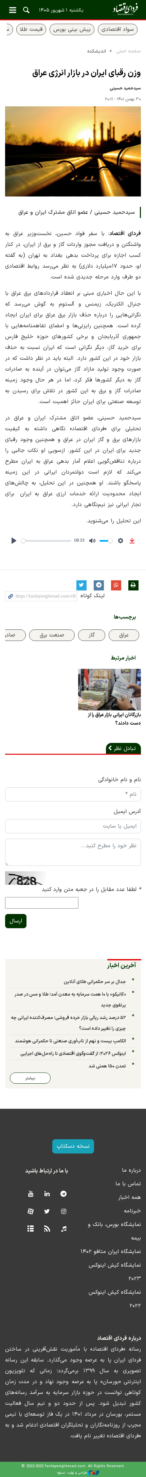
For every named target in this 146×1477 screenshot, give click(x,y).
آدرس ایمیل (127, 812)
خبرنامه (132, 1211)
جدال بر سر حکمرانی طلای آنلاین (95, 981)
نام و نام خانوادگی (119, 780)
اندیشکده (96, 51)
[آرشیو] (30, 1229)
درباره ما (131, 1170)
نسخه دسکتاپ (73, 1146)
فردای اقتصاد (73, 9)
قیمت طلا (31, 29)
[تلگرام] (63, 1194)
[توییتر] (47, 1211)
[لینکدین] (47, 1194)
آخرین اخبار (121, 965)
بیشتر (30, 1078)
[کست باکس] (63, 1229)
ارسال (16, 921)
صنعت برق (52, 635)
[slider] (46, 541)
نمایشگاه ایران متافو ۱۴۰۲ (110, 1252)
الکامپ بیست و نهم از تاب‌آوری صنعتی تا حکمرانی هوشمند (70, 1041)
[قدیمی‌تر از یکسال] (109, 689)
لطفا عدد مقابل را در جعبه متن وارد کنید (91, 890)
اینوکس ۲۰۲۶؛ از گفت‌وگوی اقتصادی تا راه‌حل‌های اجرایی (73, 1053)
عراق (124, 635)
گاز (92, 635)
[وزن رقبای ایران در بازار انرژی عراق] (73, 151)
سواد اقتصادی (118, 29)
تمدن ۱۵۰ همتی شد (107, 1066)
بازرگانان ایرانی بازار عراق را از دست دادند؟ (114, 719)
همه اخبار (129, 1197)
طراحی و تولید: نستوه (72, 1472)
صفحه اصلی (128, 51)
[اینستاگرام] (63, 1211)
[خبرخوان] (47, 1229)
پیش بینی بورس (72, 29)
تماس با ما (128, 1184)
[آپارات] (30, 1211)
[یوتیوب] (30, 1194)
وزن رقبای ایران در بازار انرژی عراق (86, 73)
